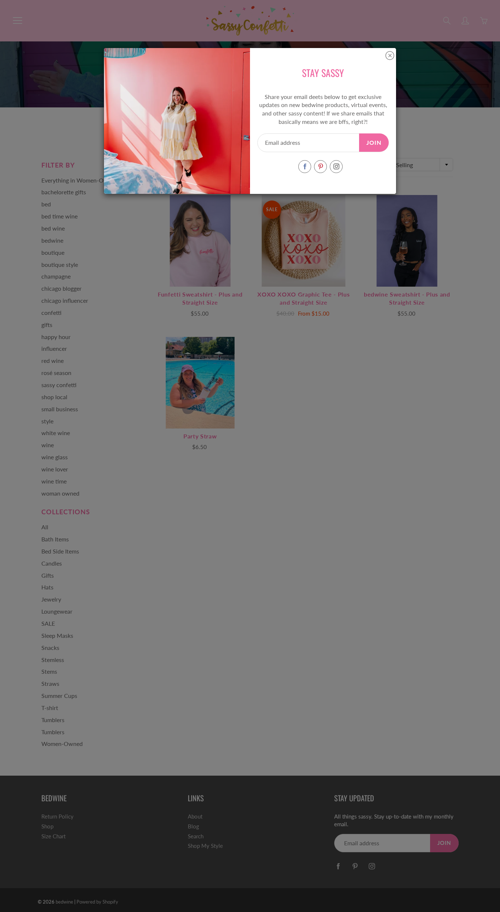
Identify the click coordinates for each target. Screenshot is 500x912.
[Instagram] (336, 166)
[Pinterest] (320, 166)
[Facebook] (304, 166)
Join (373, 142)
